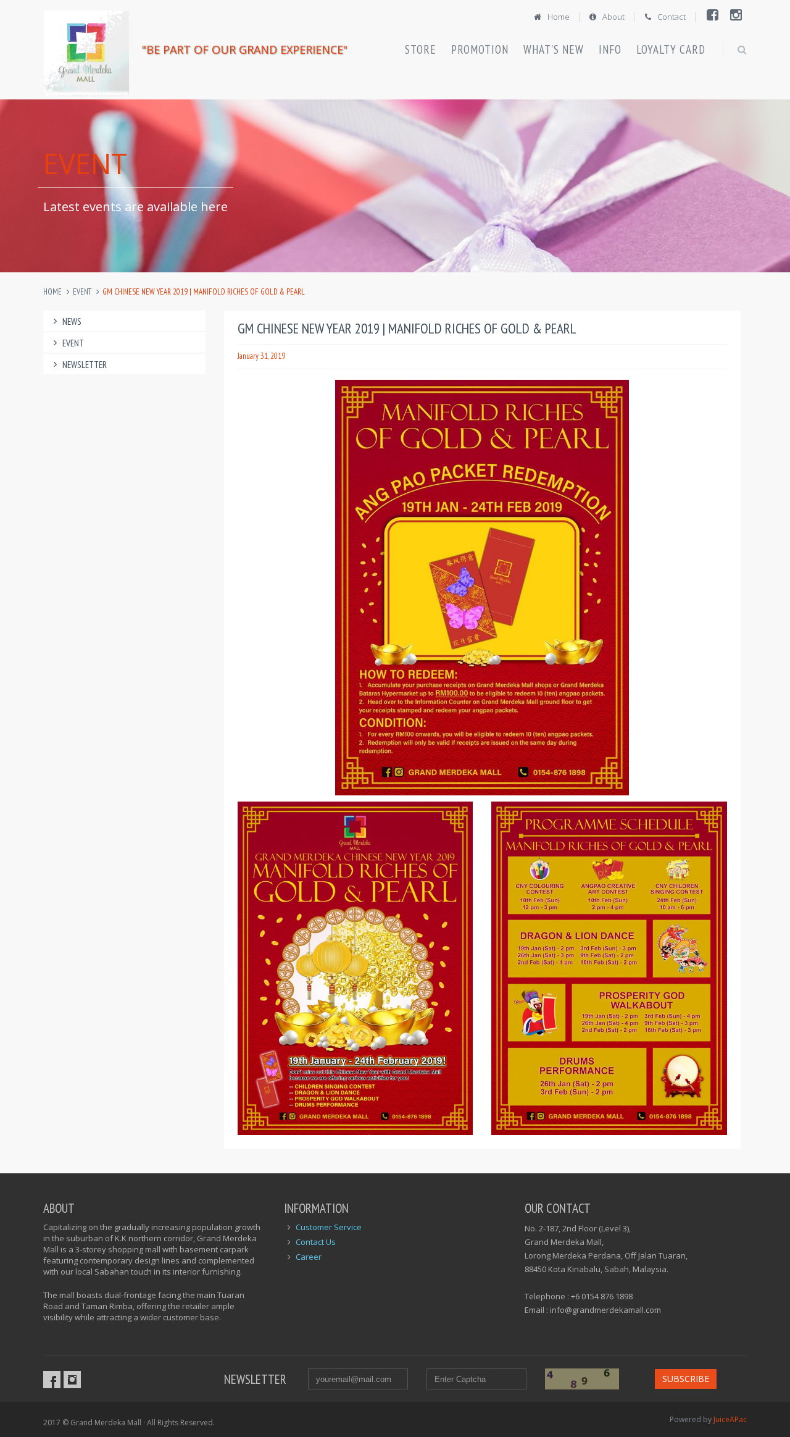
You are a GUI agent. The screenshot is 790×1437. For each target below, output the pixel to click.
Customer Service (329, 1227)
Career (309, 1256)
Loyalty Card (670, 49)
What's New (553, 49)
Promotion (480, 49)
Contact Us (316, 1241)
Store (420, 49)
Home (557, 16)
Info (610, 49)
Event (82, 292)
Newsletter (84, 365)
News (71, 321)
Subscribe (685, 1379)
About (613, 16)
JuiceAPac (730, 1419)
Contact (670, 16)
